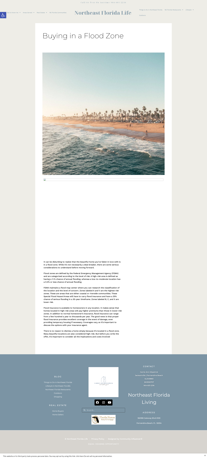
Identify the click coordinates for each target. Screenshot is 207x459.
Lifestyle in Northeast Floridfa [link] (58, 386)
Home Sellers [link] (57, 415)
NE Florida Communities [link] (57, 12)
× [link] (205, 455)
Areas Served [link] (27, 12)
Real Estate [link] (41, 12)
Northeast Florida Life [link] (102, 12)
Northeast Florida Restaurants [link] (58, 389)
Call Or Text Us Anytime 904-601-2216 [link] (103, 2)
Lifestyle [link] (189, 10)
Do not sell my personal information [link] (98, 456)
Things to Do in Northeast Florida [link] (150, 10)
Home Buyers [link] (58, 411)
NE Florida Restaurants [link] (173, 10)
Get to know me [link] (12, 12)
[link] (3, 15)
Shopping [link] (58, 397)
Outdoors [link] (142, 15)
